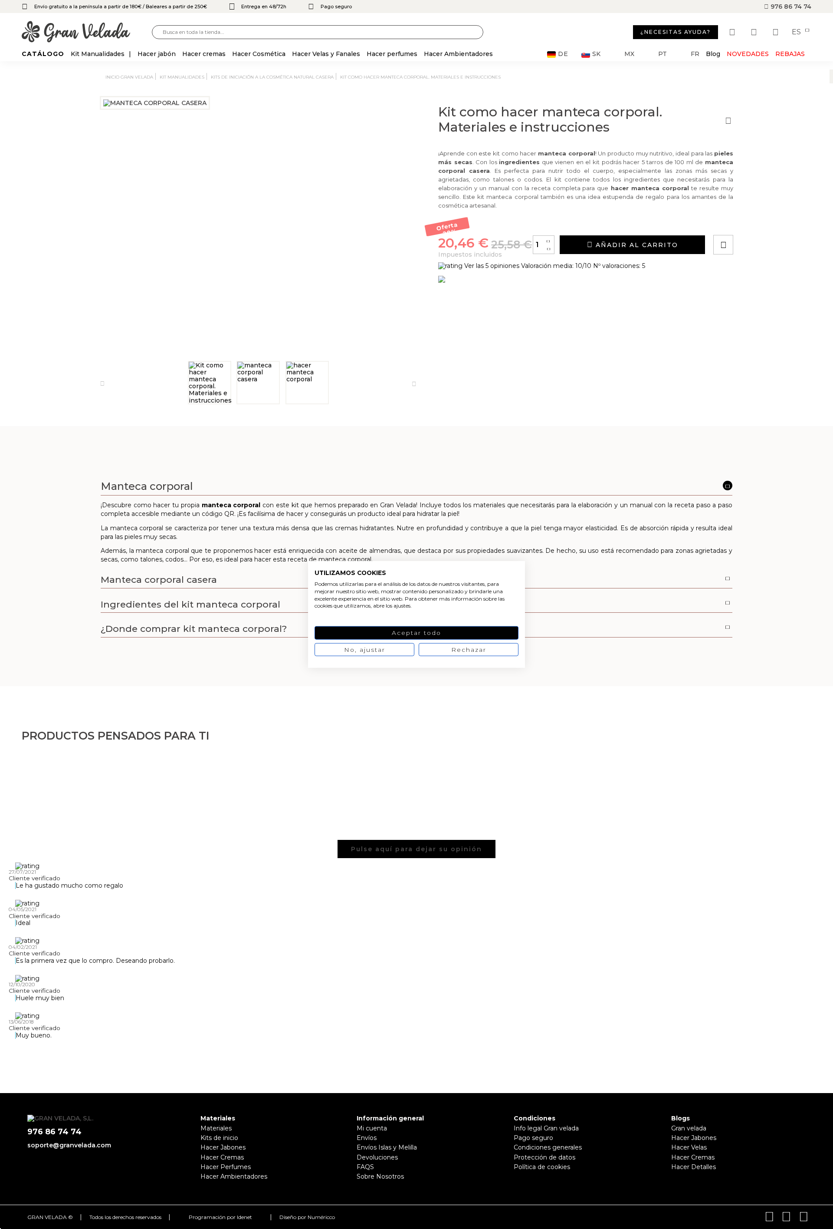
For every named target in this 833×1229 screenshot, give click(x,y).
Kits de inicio (219, 1138)
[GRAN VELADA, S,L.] (87, 32)
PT (662, 54)
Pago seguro (533, 1138)
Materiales (216, 1128)
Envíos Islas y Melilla (387, 1147)
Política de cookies (542, 1167)
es (797, 32)
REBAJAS (790, 53)
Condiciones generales (548, 1147)
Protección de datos (544, 1157)
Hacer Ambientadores (233, 1176)
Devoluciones (377, 1157)
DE (563, 54)
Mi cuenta (372, 1128)
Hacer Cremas (222, 1157)
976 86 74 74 (790, 6)
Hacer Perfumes (225, 1167)
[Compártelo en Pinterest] (775, 220)
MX (629, 54)
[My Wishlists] (733, 32)
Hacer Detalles (693, 1167)
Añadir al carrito (635, 245)
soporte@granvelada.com (69, 1145)
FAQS (365, 1167)
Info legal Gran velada (546, 1128)
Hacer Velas (689, 1147)
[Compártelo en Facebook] (766, 220)
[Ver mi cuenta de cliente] (754, 32)
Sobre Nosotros (380, 1176)
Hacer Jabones (223, 1147)
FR (695, 54)
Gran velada (688, 1128)
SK (596, 54)
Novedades (748, 53)
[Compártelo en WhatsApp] (756, 220)
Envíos (367, 1138)
